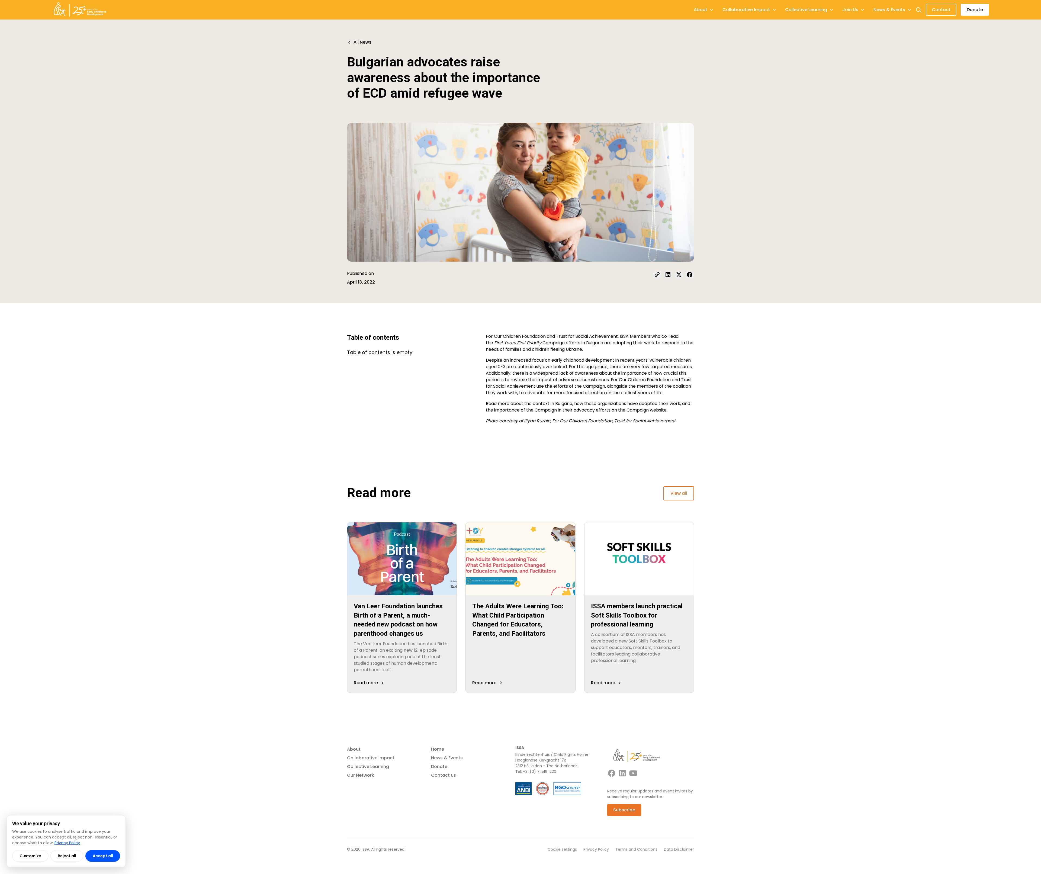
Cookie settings (562, 849)
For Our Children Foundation (516, 336)
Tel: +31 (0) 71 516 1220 (535, 771)
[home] (80, 9)
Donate (975, 10)
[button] (703, 9)
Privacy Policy (596, 849)
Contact (941, 10)
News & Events (447, 758)
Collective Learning (368, 766)
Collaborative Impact (370, 758)
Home (437, 749)
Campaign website (646, 410)
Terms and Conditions (636, 849)
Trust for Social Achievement (587, 336)
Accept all (103, 856)
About (354, 749)
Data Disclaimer (679, 849)
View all (678, 493)
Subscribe (624, 810)
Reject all (67, 856)
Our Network (360, 775)
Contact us (443, 775)
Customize (30, 856)
